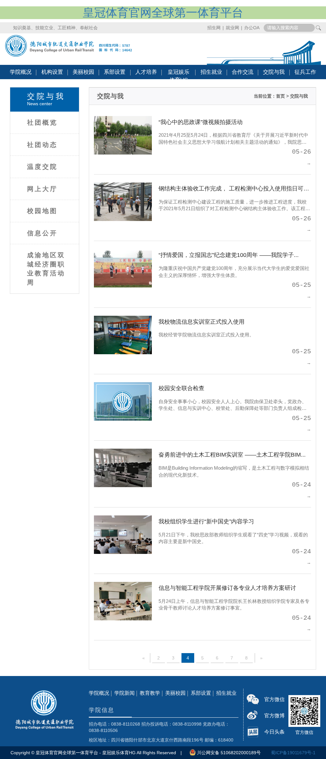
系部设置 (114, 72)
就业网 (232, 27)
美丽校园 (83, 72)
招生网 (214, 27)
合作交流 (242, 72)
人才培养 (146, 72)
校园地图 (42, 210)
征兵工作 (305, 72)
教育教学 (150, 693)
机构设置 (52, 72)
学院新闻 (124, 693)
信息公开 (42, 233)
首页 (280, 96)
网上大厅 (42, 188)
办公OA (251, 27)
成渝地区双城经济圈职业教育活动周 (46, 269)
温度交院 (42, 166)
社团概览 (42, 122)
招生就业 (211, 72)
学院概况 (21, 72)
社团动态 (42, 144)
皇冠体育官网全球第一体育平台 (163, 12)
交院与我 (274, 72)
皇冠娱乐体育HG (178, 76)
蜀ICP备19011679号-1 (293, 752)
